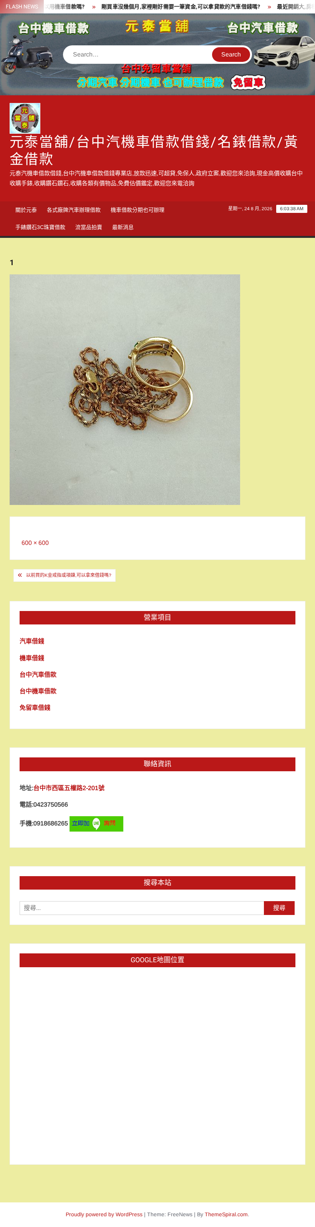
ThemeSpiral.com (226, 1214)
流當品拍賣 (88, 227)
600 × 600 (35, 543)
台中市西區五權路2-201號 (68, 788)
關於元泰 (26, 210)
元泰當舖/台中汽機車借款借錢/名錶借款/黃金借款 (154, 151)
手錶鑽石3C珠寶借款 (40, 227)
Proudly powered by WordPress (104, 1214)
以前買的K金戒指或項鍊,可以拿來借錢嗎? (68, 575)
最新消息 (123, 227)
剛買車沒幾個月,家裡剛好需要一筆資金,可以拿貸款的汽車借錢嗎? (167, 7)
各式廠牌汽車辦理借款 (74, 210)
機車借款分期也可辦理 (137, 210)
